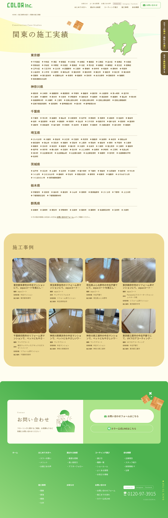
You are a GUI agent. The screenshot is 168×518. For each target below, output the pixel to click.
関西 (42, 498)
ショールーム (102, 466)
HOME (14, 15)
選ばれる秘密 (95, 7)
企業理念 (129, 458)
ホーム (15, 452)
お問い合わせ (152, 5)
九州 (42, 502)
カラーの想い (45, 458)
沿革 (127, 470)
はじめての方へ (80, 7)
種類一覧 (100, 462)
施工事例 (125, 7)
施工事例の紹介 (23, 15)
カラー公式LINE (103, 498)
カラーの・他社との (164, 35)
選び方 (100, 458)
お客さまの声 (106, 3)
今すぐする (164, 63)
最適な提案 (73, 458)
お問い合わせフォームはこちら (123, 416)
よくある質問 (94, 3)
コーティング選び (111, 7)
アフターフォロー (76, 466)
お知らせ (84, 3)
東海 (42, 494)
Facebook (134, 4)
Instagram (126, 4)
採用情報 (129, 466)
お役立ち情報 (102, 474)
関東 (42, 490)
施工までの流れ (103, 494)
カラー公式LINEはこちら (123, 428)
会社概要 (135, 7)
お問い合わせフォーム (65, 217)
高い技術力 (73, 462)
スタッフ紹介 (130, 462)
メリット (44, 462)
